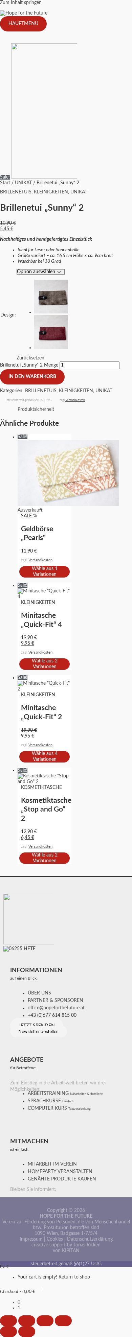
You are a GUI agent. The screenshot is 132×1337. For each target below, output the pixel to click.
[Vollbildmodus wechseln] (26, 1320)
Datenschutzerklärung (90, 1239)
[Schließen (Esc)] (63, 1320)
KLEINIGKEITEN (51, 192)
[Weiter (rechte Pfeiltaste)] (26, 1331)
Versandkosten (75, 400)
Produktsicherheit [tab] (36, 409)
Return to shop (74, 1277)
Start (5, 183)
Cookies (55, 1239)
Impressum (31, 1239)
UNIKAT (23, 183)
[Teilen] (45, 1320)
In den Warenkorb (32, 376)
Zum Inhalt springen (21, 2)
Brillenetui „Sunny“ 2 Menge (29, 365)
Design (8, 315)
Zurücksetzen (30, 358)
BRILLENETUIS (15, 192)
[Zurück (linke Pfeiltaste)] (8, 1331)
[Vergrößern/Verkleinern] (8, 1320)
